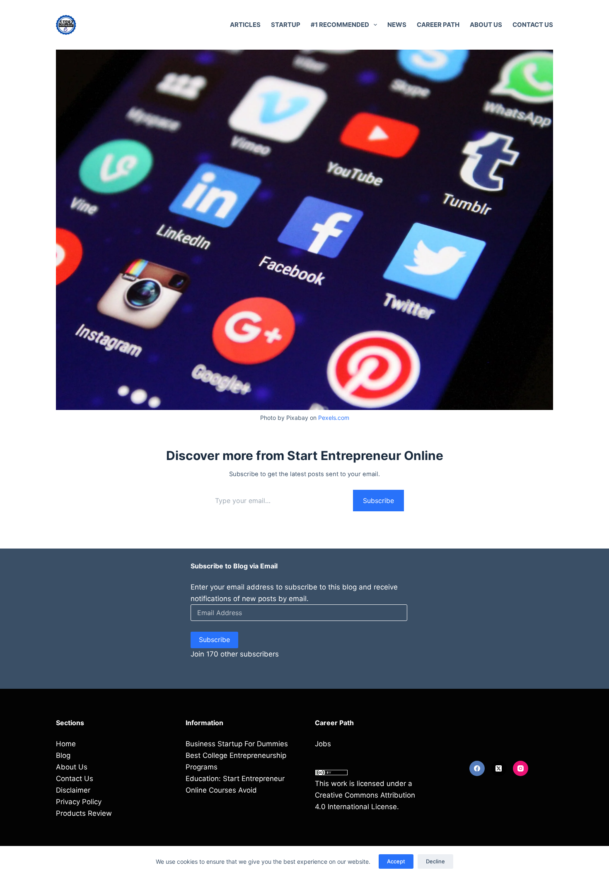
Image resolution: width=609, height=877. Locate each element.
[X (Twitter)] (499, 768)
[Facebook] (477, 768)
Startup (285, 25)
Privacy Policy (79, 802)
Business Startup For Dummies (237, 744)
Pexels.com (333, 417)
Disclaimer (73, 790)
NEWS (396, 25)
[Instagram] (521, 768)
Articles (245, 25)
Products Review (84, 813)
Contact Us (532, 25)
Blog (63, 755)
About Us (486, 25)
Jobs (323, 744)
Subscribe (378, 500)
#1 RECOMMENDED (340, 25)
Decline (435, 861)
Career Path (438, 25)
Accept (396, 861)
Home (66, 744)
